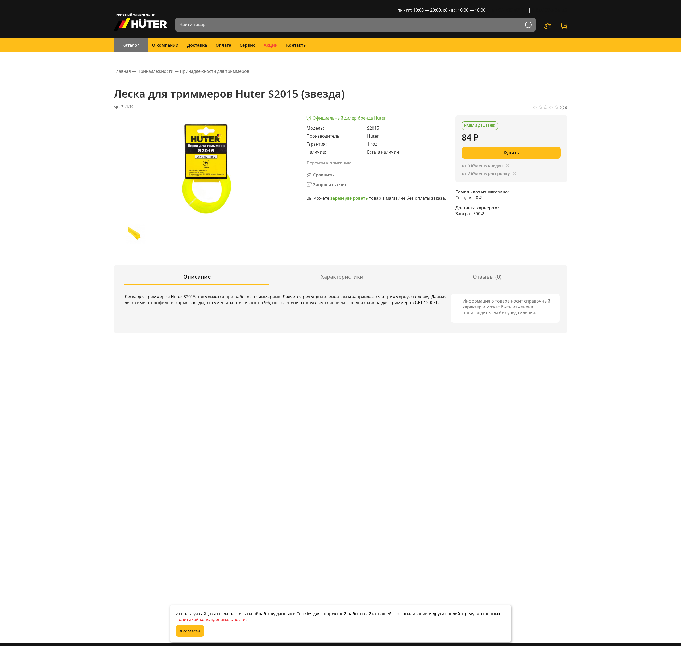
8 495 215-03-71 (509, 10)
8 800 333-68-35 (549, 10)
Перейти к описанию (329, 162)
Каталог (130, 45)
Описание (197, 276)
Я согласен (190, 631)
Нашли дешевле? (480, 125)
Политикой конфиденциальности (211, 619)
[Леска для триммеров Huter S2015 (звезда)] (136, 234)
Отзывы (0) (487, 276)
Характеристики (342, 276)
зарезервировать (349, 198)
